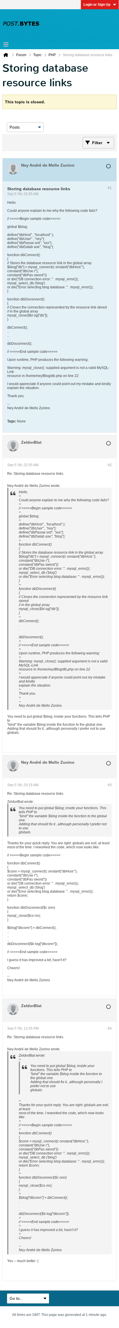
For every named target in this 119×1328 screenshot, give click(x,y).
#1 (110, 188)
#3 (110, 785)
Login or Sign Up (96, 5)
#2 (110, 465)
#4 (110, 1028)
